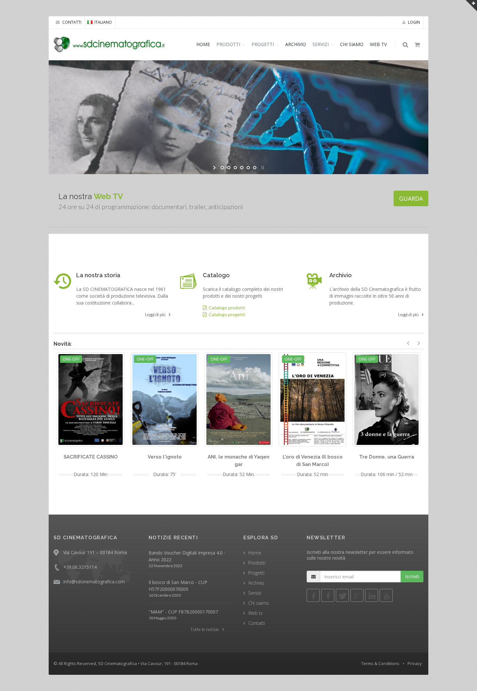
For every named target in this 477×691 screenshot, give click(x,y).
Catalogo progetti (226, 314)
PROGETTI (262, 44)
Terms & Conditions (380, 663)
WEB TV (378, 44)
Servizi (254, 593)
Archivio (256, 583)
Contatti (256, 623)
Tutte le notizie (204, 629)
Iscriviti (412, 576)
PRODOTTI (228, 44)
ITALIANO (103, 22)
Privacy (415, 663)
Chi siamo (258, 603)
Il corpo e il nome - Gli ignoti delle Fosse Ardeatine (116, 82)
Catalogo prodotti (226, 307)
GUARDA (411, 198)
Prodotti (256, 563)
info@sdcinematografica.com (94, 581)
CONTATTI (71, 22)
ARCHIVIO (295, 44)
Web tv (255, 613)
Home (254, 553)
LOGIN (413, 22)
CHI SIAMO (351, 44)
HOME (203, 44)
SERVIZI (320, 44)
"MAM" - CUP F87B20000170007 (183, 612)
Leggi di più (155, 314)
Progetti (256, 573)
